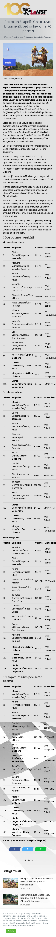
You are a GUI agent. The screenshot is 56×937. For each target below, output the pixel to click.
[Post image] (10, 883)
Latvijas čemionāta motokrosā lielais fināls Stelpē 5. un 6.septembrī (36, 881)
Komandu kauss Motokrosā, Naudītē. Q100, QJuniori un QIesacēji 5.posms (35, 898)
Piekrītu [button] (11, 931)
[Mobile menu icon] (51, 9)
